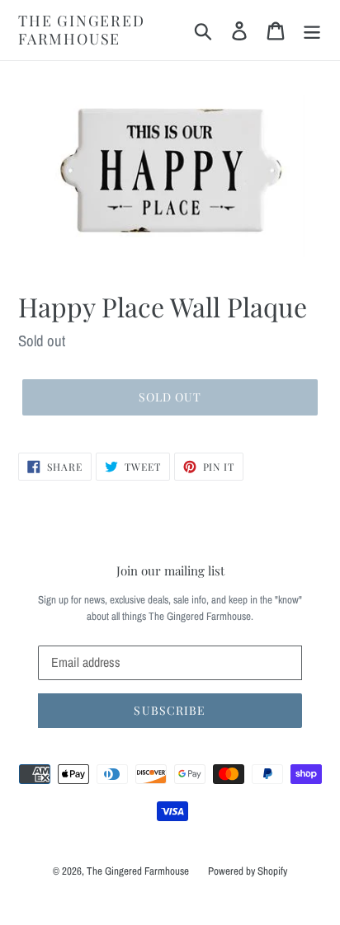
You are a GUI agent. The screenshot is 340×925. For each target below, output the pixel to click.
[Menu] (312, 30)
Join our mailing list (170, 570)
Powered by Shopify (247, 871)
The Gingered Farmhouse (81, 30)
